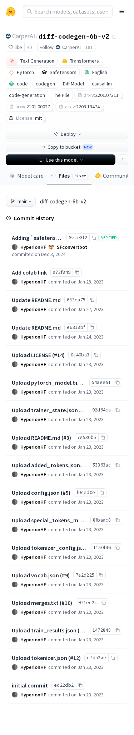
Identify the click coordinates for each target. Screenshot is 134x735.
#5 (66, 492)
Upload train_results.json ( (45, 630)
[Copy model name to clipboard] (113, 36)
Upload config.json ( (37, 492)
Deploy (68, 134)
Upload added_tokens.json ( (47, 465)
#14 (58, 355)
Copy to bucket (69, 147)
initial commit (30, 685)
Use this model (62, 160)
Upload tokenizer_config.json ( (51, 547)
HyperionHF (33, 247)
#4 (86, 465)
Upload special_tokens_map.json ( (56, 520)
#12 (74, 657)
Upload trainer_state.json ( (46, 410)
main (23, 201)
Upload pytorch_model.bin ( (47, 382)
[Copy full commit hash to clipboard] (93, 238)
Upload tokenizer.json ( (41, 657)
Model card (30, 175)
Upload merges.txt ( (36, 602)
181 (89, 47)
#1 (84, 410)
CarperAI (23, 36)
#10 (65, 602)
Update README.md (36, 300)
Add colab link (29, 272)
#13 (83, 630)
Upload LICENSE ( (33, 355)
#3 (66, 437)
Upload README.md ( (37, 437)
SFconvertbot (72, 247)
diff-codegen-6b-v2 (74, 35)
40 (29, 47)
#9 (65, 575)
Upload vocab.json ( (37, 575)
